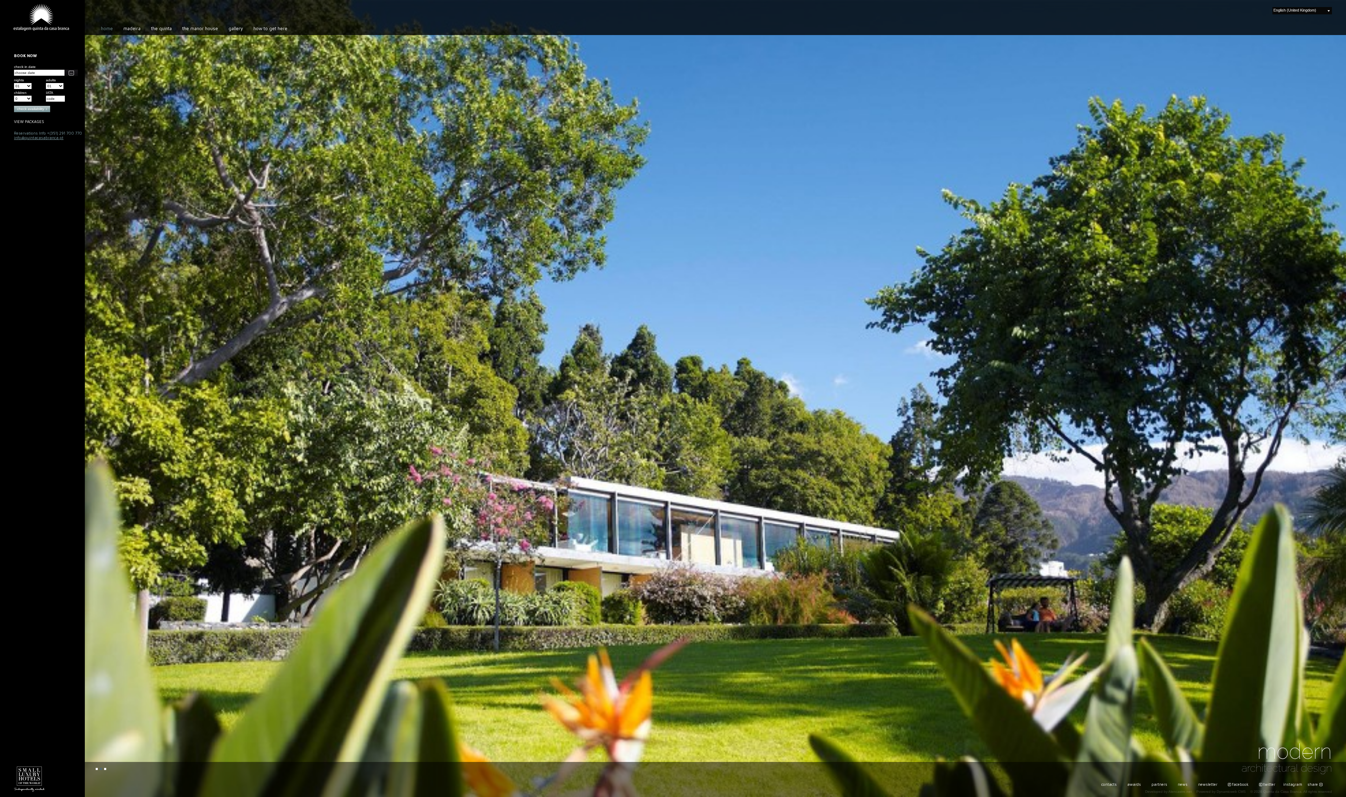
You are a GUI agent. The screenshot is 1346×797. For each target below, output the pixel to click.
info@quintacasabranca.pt (38, 137)
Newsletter (1207, 784)
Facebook (1240, 784)
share (1312, 784)
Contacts (1109, 784)
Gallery (236, 28)
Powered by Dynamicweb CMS (1221, 791)
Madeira (132, 28)
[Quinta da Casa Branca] (41, 17)
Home (107, 28)
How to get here (270, 28)
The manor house (200, 28)
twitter (1269, 784)
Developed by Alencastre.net (1168, 791)
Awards (1134, 784)
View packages (29, 121)
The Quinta (161, 28)
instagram (1292, 784)
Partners (1159, 784)
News (1183, 784)
